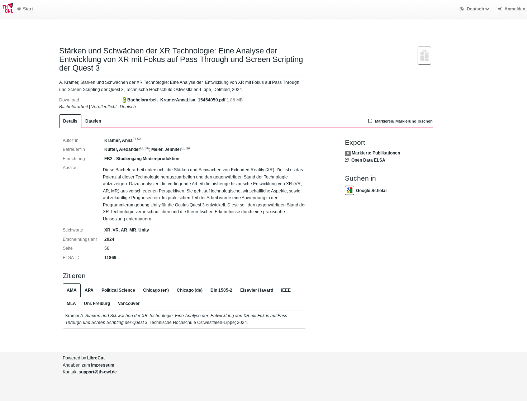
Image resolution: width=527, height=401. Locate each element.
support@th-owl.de (98, 371)
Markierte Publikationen (376, 153)
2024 (109, 239)
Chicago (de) (190, 290)
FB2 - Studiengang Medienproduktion (141, 158)
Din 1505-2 (221, 290)
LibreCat (96, 358)
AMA (72, 290)
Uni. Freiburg (97, 303)
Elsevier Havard (256, 290)
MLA (71, 303)
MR (132, 230)
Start (28, 8)
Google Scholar (371, 190)
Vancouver (129, 303)
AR (124, 230)
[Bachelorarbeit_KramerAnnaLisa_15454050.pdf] (424, 55)
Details (70, 121)
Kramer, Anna (123, 140)
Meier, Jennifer (170, 149)
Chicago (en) (156, 290)
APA (89, 290)
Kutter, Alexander (126, 149)
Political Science (118, 290)
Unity (143, 230)
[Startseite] (6, 9)
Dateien (93, 121)
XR (107, 230)
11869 (110, 257)
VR (116, 230)
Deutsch (475, 8)
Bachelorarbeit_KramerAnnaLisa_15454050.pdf (177, 99)
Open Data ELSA (368, 160)
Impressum (102, 365)
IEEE (286, 290)
